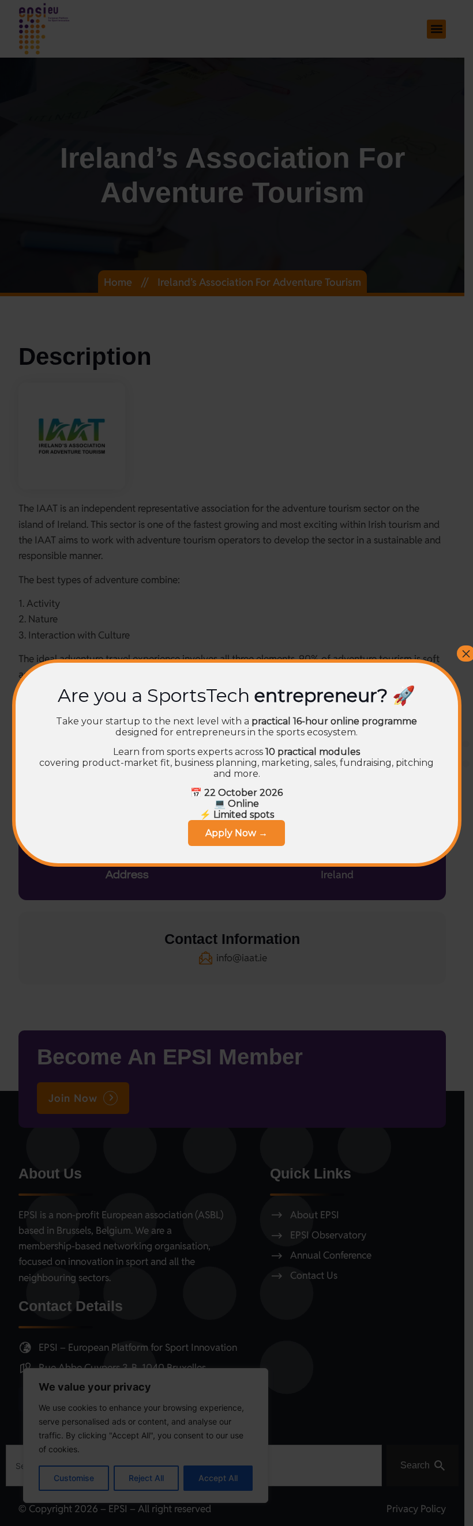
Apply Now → (236, 833)
